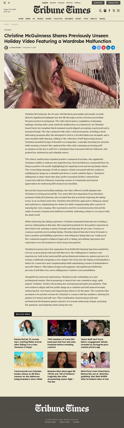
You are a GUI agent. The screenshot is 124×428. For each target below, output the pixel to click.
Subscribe (98, 3)
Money (49, 19)
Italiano (77, 3)
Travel (102, 19)
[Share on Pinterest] (103, 48)
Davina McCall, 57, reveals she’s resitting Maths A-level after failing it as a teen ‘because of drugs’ (27, 343)
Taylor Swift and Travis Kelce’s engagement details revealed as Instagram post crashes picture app (94, 343)
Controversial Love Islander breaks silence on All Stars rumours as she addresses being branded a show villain (28, 375)
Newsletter (113, 3)
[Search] (9, 2)
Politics (58, 19)
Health (93, 19)
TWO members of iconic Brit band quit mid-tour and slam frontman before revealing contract (61, 343)
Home (20, 19)
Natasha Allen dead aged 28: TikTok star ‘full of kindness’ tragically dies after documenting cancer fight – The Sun (61, 376)
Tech (86, 19)
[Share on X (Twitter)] (99, 48)
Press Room (16, 47)
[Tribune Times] (62, 10)
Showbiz (69, 19)
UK (34, 19)
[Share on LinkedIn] (108, 48)
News (28, 19)
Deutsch (69, 3)
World (40, 19)
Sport (78, 19)
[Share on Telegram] (113, 48)
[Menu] (5, 2)
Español (53, 3)
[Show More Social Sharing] (118, 48)
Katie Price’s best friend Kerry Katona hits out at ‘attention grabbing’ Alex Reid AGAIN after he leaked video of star (95, 375)
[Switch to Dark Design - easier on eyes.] (100, 10)
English (45, 3)
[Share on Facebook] (94, 48)
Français (61, 3)
